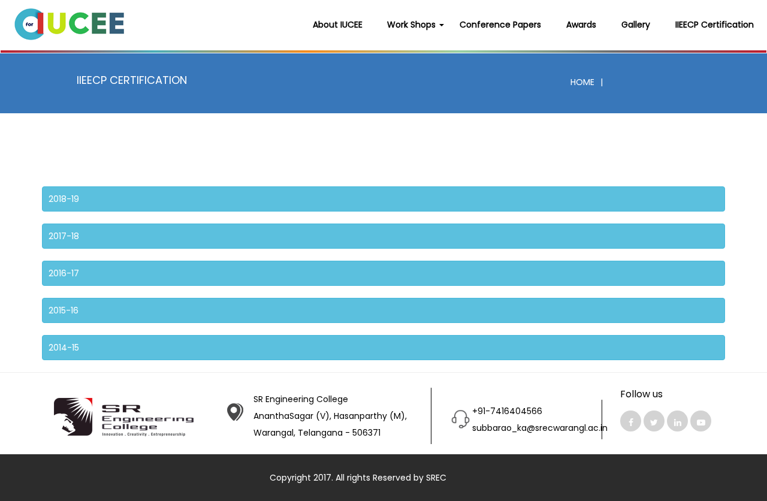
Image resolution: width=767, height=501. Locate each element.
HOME (582, 82)
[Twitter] (654, 421)
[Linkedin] (677, 421)
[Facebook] (630, 421)
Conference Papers (500, 25)
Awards (581, 25)
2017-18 (64, 236)
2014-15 (64, 348)
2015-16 (63, 310)
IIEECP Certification (714, 25)
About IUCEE (338, 25)
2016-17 (64, 273)
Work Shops (412, 25)
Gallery (635, 25)
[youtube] (700, 421)
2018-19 (64, 199)
